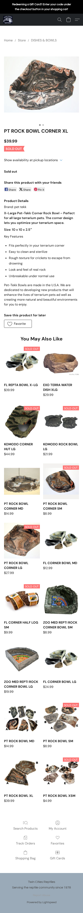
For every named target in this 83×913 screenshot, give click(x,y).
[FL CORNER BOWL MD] (61, 540)
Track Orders (25, 843)
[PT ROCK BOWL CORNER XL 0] (41, 84)
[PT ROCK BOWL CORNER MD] (22, 481)
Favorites (57, 843)
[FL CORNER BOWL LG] (61, 659)
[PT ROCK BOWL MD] (22, 719)
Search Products (25, 828)
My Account (57, 828)
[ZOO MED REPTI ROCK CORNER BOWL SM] (61, 600)
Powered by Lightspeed (41, 902)
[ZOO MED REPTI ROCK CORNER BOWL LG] (22, 659)
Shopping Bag (25, 858)
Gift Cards (57, 858)
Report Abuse (41, 895)
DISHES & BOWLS (44, 40)
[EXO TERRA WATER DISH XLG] (61, 362)
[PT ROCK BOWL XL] (22, 773)
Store (22, 40)
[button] (8, 20)
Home (8, 40)
